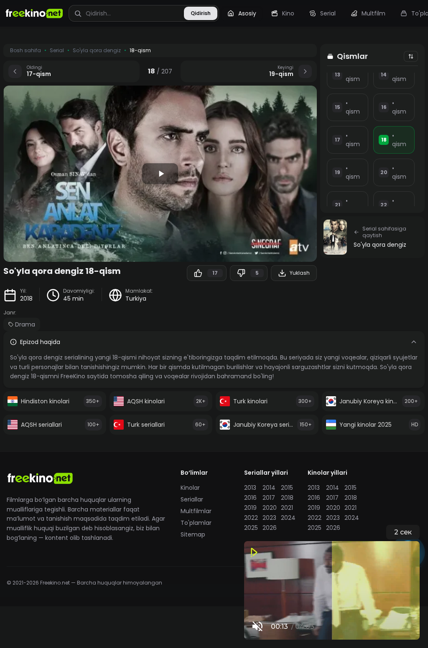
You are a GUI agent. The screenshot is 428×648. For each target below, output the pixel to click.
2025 (250, 528)
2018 (26, 298)
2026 (269, 528)
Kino (288, 13)
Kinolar (190, 487)
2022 (250, 518)
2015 (287, 487)
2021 (287, 508)
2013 (250, 487)
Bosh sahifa (25, 50)
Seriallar (192, 499)
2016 (250, 498)
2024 (287, 518)
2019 (250, 508)
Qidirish (201, 13)
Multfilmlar (196, 511)
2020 (269, 508)
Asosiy (247, 13)
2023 (269, 518)
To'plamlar (196, 523)
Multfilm (373, 13)
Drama (25, 324)
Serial (328, 13)
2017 (268, 498)
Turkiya (135, 298)
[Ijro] (160, 173)
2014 (268, 487)
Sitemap (193, 534)
